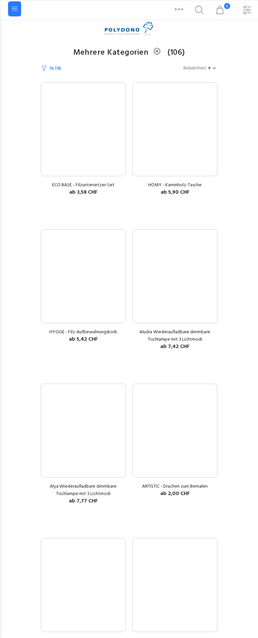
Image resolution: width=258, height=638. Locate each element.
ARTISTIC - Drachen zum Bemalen (175, 486)
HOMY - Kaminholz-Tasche (175, 185)
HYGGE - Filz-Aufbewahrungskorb (83, 332)
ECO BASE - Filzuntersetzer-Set (83, 185)
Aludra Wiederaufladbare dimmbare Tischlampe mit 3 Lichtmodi (174, 335)
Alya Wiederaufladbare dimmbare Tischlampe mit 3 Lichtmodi (83, 490)
